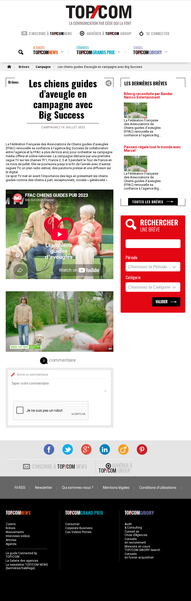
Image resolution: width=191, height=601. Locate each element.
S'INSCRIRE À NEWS (50, 33)
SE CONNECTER (157, 33)
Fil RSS (20, 487)
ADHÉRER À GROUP (109, 33)
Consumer (72, 524)
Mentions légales (116, 487)
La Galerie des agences (22, 560)
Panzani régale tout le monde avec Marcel (152, 148)
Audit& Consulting (133, 525)
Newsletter (43, 487)
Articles (11, 540)
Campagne (43, 67)
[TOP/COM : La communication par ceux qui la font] (99, 23)
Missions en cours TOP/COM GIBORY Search (142, 548)
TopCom (45, 50)
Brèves (24, 67)
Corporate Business (79, 528)
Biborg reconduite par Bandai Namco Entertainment (148, 95)
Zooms (11, 524)
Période (131, 257)
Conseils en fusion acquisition (139, 555)
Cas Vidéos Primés (78, 532)
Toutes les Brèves (148, 201)
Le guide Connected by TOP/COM (21, 554)
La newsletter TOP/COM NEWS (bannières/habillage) (27, 566)
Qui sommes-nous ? (77, 487)
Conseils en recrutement (135, 540)
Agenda (11, 544)
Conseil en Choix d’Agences (136, 533)
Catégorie (133, 277)
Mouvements (15, 532)
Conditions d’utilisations (157, 487)
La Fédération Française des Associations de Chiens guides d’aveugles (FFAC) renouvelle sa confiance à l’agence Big (142, 127)
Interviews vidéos (18, 536)
